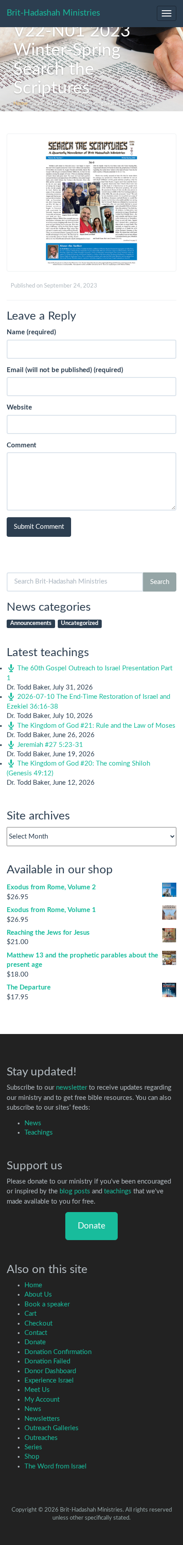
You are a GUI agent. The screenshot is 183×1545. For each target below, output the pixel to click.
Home (20, 103)
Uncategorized (79, 623)
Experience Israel (49, 1380)
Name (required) (31, 332)
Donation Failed (47, 1361)
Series (33, 1447)
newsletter (71, 1087)
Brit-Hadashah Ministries (53, 13)
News (32, 1123)
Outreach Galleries (51, 1428)
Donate (91, 1226)
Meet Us (37, 1390)
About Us (38, 1294)
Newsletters (42, 1418)
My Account (42, 1399)
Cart (30, 1313)
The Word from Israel (55, 1466)
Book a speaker (47, 1304)
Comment (21, 445)
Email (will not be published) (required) (65, 370)
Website (19, 407)
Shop (31, 1456)
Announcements (31, 623)
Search (159, 582)
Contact (35, 1333)
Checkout (38, 1323)
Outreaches (41, 1438)
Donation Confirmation (58, 1352)
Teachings (38, 1132)
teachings (117, 1191)
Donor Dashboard (50, 1371)
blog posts (75, 1191)
